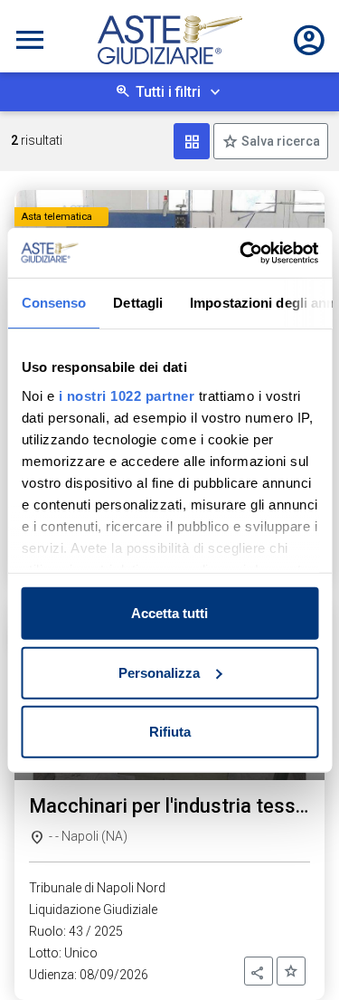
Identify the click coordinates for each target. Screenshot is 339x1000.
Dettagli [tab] (138, 302)
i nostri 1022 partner (126, 395)
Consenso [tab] (53, 302)
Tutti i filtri (168, 91)
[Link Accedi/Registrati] (309, 40)
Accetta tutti (169, 613)
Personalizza (159, 672)
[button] (258, 971)
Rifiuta (170, 731)
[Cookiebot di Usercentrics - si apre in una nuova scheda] (241, 252)
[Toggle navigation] (30, 40)
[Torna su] (295, 956)
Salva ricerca (279, 141)
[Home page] (170, 39)
